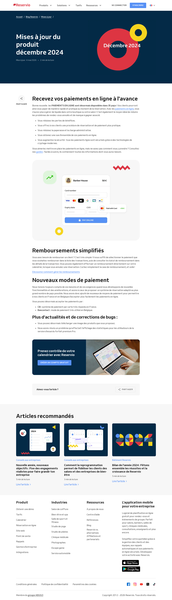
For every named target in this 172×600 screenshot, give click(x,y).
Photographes (58, 542)
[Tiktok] (154, 584)
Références (92, 520)
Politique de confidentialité (54, 584)
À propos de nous (95, 509)
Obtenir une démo (25, 509)
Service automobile (60, 553)
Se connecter (119, 5)
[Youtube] (141, 584)
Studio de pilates (59, 531)
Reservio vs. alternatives (93, 531)
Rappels (20, 541)
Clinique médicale (59, 537)
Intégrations (22, 552)
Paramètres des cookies (84, 584)
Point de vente (23, 536)
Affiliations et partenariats (94, 538)
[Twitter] (147, 584)
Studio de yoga (58, 526)
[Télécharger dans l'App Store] (130, 562)
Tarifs (19, 514)
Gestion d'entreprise (26, 546)
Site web (20, 530)
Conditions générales (26, 584)
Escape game (57, 548)
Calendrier (21, 520)
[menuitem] (45, 5)
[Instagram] (135, 584)
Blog (89, 525)
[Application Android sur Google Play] (131, 569)
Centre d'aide (93, 514)
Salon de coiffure (59, 509)
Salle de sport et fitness (59, 520)
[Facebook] (128, 584)
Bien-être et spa (59, 514)
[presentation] (152, 5)
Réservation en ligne (26, 525)
